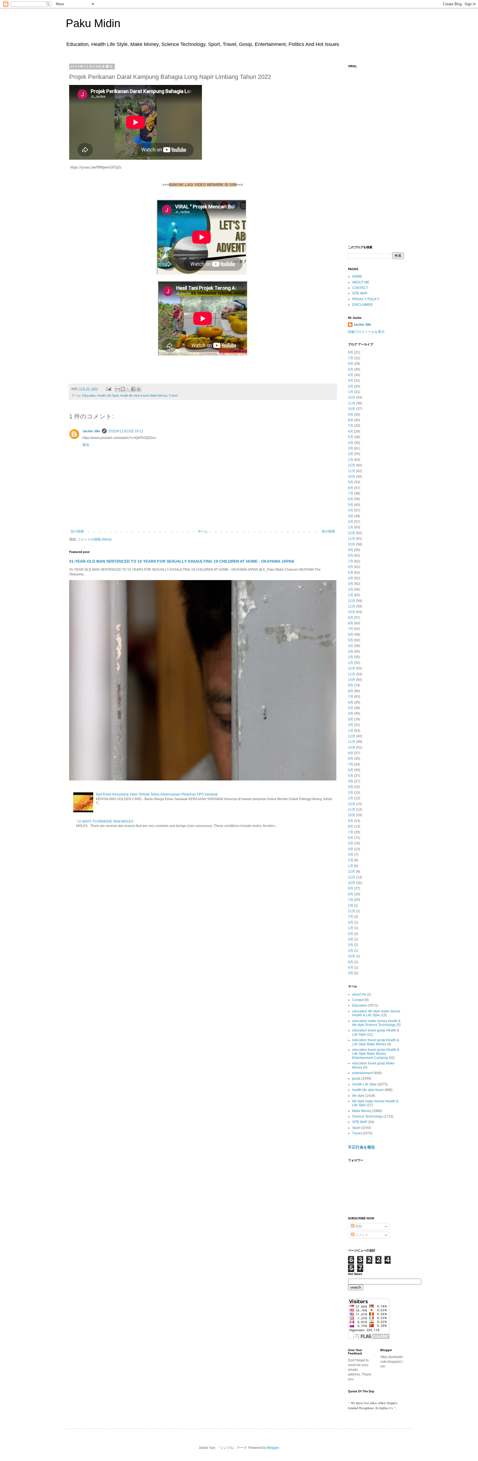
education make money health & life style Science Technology (376, 1023)
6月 (350, 364)
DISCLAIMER (362, 305)
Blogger (273, 1448)
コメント (361, 1235)
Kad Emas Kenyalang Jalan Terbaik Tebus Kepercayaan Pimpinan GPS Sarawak (157, 794)
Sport (356, 1128)
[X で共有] (128, 389)
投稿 (358, 1226)
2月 (350, 386)
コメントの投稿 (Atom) (94, 539)
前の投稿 (328, 531)
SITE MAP (359, 293)
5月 (350, 369)
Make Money (158, 395)
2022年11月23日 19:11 (125, 431)
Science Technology (367, 1116)
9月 (350, 415)
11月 (351, 403)
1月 (350, 392)
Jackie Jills (91, 431)
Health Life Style (108, 395)
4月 (350, 375)
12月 (351, 397)
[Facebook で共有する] (133, 389)
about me (359, 994)
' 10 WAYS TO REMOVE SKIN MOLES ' (105, 821)
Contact (358, 1000)
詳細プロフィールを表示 (366, 332)
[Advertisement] (376, 154)
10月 (351, 409)
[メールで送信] (117, 389)
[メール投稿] (108, 389)
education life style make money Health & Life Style (376, 1013)
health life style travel (134, 395)
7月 (350, 358)
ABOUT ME (360, 282)
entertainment (362, 1073)
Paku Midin (93, 23)
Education (88, 395)
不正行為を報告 (361, 1147)
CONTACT (360, 288)
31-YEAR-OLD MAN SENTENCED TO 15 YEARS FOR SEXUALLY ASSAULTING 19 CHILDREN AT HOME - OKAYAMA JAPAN (181, 561)
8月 (350, 352)
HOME (357, 276)
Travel (173, 395)
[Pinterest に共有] (138, 389)
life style (358, 1096)
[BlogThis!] (123, 389)
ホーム (203, 531)
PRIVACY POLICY (366, 299)
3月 (350, 380)
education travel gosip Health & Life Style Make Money (375, 1042)
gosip (356, 1078)
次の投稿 (77, 531)
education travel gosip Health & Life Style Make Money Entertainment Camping (375, 1054)
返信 (85, 445)
